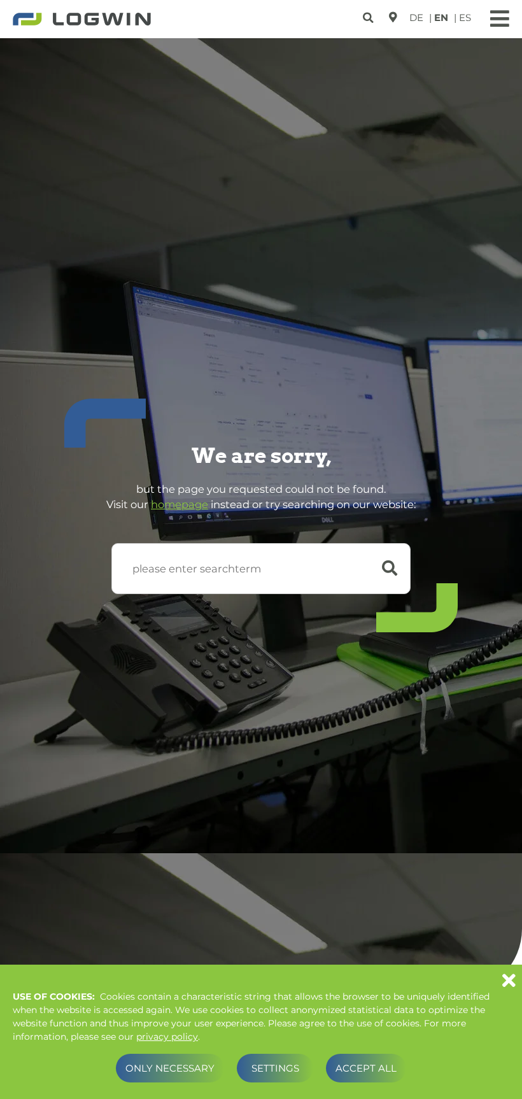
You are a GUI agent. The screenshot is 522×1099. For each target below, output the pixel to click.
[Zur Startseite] (82, 20)
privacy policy (167, 1036)
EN (441, 17)
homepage (179, 504)
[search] (369, 15)
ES (465, 17)
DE (416, 17)
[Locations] (393, 17)
